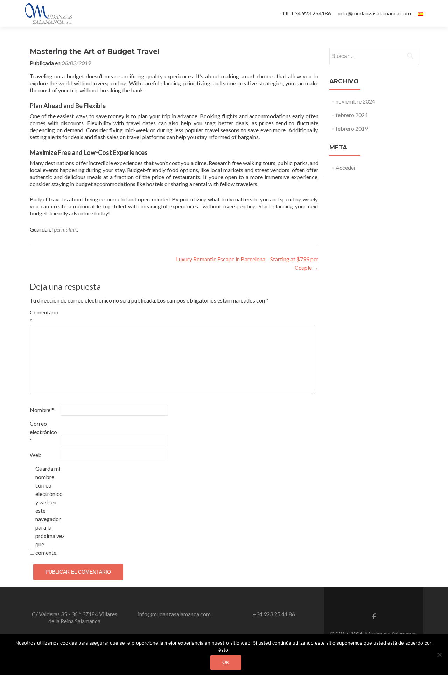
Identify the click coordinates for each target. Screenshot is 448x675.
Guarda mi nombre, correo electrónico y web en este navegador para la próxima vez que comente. (50, 510)
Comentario (44, 316)
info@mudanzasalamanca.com (374, 13)
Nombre (42, 409)
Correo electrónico (43, 431)
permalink (65, 229)
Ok (225, 662)
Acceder (346, 167)
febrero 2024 (352, 115)
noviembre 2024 (355, 101)
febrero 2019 (352, 128)
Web (36, 455)
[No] (439, 654)
